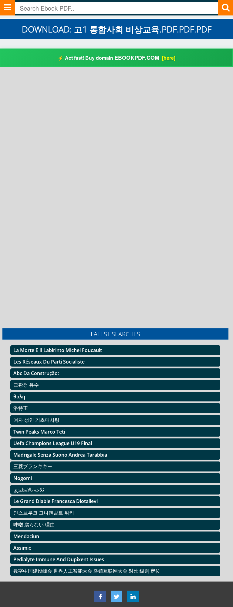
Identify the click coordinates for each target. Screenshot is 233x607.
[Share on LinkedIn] (133, 596)
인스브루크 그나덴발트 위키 (43, 512)
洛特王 (20, 408)
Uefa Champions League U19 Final (52, 443)
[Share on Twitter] (116, 596)
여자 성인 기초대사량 (36, 420)
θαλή (19, 396)
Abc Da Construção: (36, 373)
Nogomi (22, 478)
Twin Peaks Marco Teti (39, 431)
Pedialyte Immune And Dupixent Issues (58, 559)
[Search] (225, 7)
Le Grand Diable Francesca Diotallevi (55, 501)
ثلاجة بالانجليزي (28, 489)
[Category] (7, 7)
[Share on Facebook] (100, 596)
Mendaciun (26, 536)
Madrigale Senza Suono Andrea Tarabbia (60, 454)
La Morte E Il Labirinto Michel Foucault (57, 350)
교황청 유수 (26, 384)
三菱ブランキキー (32, 466)
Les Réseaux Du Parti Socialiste (49, 361)
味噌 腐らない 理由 (34, 524)
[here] (168, 57)
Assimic (22, 548)
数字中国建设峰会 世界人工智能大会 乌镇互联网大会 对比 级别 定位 (86, 571)
